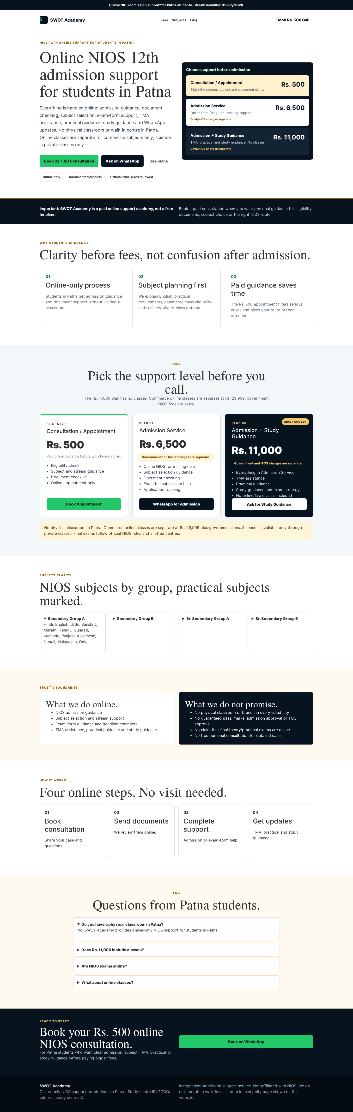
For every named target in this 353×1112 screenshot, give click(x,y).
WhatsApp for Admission (176, 504)
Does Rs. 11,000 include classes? (112, 949)
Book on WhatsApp (246, 1041)
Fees (164, 20)
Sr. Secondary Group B (277, 618)
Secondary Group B (135, 618)
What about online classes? (107, 982)
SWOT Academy (62, 20)
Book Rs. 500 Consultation (69, 161)
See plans (158, 161)
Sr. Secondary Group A (207, 618)
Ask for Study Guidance (269, 504)
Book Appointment (84, 504)
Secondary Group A (66, 618)
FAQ (193, 20)
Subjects (179, 20)
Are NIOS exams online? (104, 966)
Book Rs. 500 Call (293, 20)
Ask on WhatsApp (122, 161)
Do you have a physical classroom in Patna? (122, 924)
